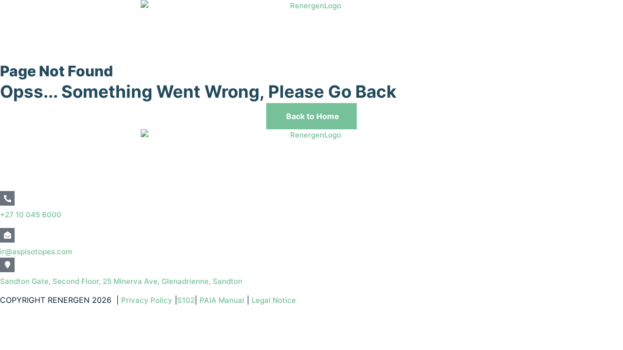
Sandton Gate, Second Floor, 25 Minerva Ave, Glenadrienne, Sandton (121, 281)
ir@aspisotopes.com (36, 251)
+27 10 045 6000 (30, 214)
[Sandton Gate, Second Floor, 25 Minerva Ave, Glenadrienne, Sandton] (7, 265)
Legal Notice (275, 300)
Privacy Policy (146, 300)
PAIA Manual (222, 300)
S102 (186, 300)
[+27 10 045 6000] (7, 198)
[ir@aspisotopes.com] (7, 235)
